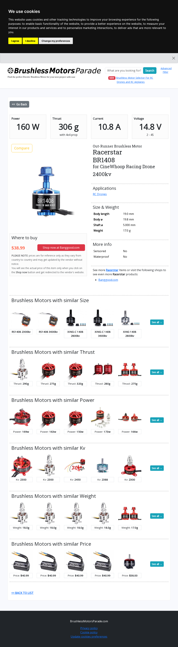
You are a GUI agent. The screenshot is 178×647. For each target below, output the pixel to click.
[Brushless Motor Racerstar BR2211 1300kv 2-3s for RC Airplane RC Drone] (21, 513)
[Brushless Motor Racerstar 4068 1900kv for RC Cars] (48, 561)
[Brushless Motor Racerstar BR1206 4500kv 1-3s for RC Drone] (48, 369)
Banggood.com (108, 280)
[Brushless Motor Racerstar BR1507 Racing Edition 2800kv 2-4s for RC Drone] (129, 513)
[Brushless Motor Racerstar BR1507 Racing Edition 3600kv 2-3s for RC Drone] (129, 369)
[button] (112, 270)
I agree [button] (15, 40)
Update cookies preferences (89, 636)
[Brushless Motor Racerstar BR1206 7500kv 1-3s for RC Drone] (75, 417)
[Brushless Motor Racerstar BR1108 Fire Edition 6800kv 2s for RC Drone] (102, 369)
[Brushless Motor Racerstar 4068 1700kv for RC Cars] (21, 561)
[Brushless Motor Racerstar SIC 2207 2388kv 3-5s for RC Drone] (102, 465)
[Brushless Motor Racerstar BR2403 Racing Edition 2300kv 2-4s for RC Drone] (129, 417)
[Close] (173, 58)
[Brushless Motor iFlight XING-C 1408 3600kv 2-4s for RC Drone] (102, 317)
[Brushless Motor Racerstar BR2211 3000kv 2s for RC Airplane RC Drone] (21, 369)
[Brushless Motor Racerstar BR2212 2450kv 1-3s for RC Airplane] (75, 465)
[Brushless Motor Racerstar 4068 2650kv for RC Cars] (102, 561)
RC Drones (100, 194)
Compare (21, 148)
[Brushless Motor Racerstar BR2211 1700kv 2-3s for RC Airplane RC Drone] (48, 513)
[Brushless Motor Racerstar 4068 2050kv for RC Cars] (75, 561)
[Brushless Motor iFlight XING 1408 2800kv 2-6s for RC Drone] (129, 317)
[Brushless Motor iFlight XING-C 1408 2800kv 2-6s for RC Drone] (75, 317)
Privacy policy (89, 628)
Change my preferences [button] (56, 40)
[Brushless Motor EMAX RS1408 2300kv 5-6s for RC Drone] (21, 317)
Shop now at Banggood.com (61, 248)
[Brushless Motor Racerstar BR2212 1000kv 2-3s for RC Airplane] (102, 417)
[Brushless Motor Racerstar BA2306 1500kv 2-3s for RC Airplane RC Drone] (21, 417)
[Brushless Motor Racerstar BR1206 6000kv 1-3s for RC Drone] (75, 369)
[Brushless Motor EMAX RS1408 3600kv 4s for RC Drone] (48, 317)
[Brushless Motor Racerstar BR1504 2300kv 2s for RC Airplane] (129, 465)
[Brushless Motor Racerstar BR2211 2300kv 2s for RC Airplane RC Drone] (48, 465)
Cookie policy (89, 632)
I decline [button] (30, 40)
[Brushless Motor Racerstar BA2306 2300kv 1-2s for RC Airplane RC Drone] (21, 465)
